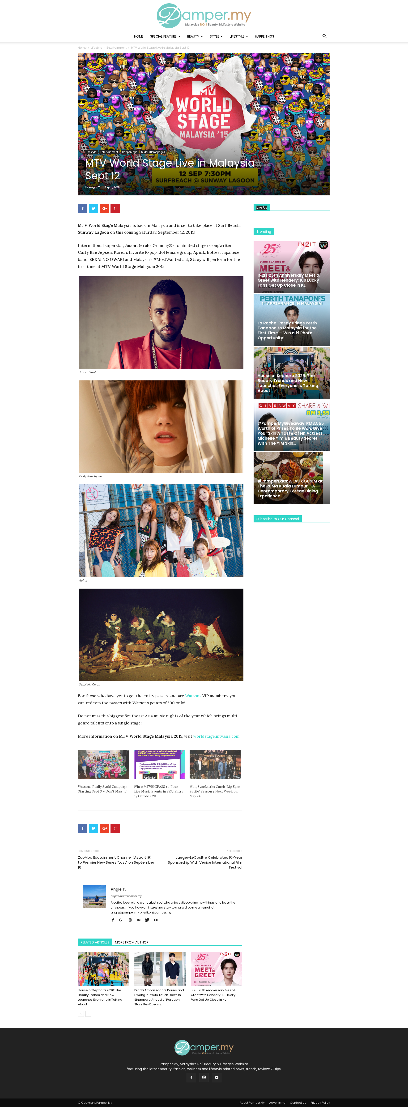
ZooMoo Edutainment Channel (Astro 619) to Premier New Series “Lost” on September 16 (116, 862)
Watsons (193, 695)
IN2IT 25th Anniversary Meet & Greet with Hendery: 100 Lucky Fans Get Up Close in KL (213, 995)
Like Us (261, 208)
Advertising (277, 1103)
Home (139, 36)
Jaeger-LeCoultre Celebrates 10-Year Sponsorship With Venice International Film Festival (205, 862)
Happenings (264, 36)
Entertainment (116, 48)
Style (214, 36)
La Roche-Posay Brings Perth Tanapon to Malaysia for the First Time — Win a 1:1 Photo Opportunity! (287, 330)
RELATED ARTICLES (95, 942)
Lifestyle (237, 36)
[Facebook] (115, 920)
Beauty (193, 36)
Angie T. (95, 187)
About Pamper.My (252, 1103)
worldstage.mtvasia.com (216, 736)
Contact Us (298, 1103)
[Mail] (140, 920)
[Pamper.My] (204, 15)
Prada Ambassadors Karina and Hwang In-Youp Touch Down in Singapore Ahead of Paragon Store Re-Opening (159, 997)
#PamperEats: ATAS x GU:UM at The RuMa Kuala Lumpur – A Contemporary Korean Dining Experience (290, 488)
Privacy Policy (320, 1103)
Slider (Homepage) (153, 152)
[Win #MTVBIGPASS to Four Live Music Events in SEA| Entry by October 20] (159, 764)
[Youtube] (157, 920)
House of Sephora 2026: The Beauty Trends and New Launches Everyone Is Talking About (100, 997)
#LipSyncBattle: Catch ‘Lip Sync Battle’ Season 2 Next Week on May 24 (215, 791)
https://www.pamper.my (126, 896)
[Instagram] (132, 920)
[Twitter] (149, 920)
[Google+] (123, 920)
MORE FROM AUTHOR (132, 942)
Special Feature (163, 36)
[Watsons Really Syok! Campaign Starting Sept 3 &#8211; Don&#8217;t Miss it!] (103, 764)
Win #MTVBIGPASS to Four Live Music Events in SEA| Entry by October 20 (158, 791)
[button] (324, 36)
